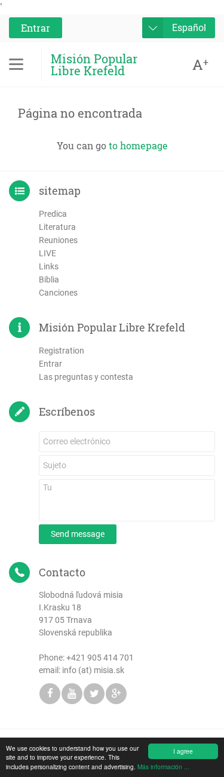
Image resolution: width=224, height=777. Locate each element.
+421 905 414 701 (100, 657)
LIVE (47, 253)
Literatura (57, 227)
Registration (61, 350)
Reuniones (58, 240)
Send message (78, 534)
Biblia (49, 279)
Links (49, 266)
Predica (53, 214)
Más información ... (163, 766)
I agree (183, 751)
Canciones (58, 292)
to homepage (138, 145)
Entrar (35, 28)
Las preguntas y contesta (86, 377)
